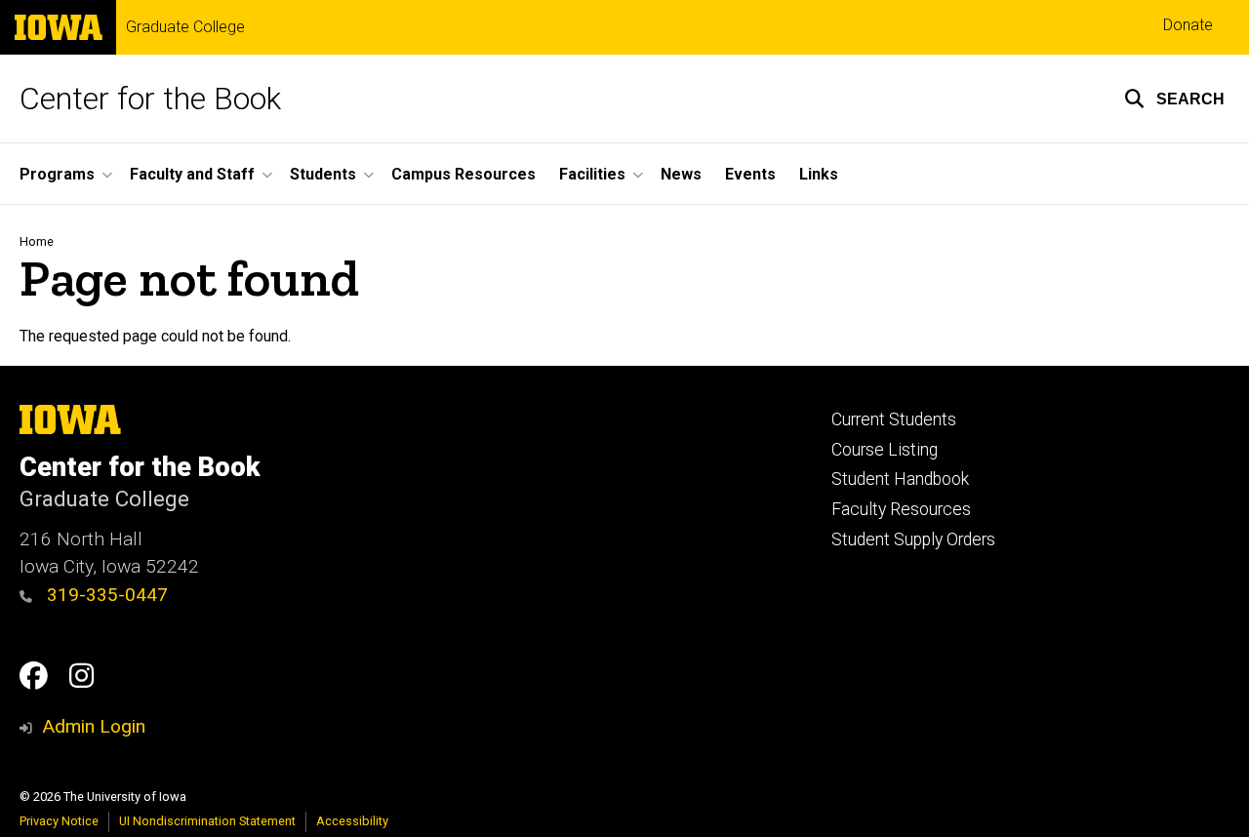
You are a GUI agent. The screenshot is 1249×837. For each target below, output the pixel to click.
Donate (1188, 25)
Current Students (893, 419)
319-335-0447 (105, 594)
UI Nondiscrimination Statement (207, 821)
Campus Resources (463, 174)
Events (750, 174)
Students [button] (323, 174)
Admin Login (93, 726)
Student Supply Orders (913, 539)
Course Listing (884, 449)
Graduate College (185, 27)
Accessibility (352, 821)
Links (818, 174)
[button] (1174, 98)
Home (37, 241)
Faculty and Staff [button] (192, 174)
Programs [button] (57, 174)
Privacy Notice (59, 821)
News (681, 174)
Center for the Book (150, 98)
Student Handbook (900, 479)
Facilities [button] (592, 174)
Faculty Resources (901, 509)
